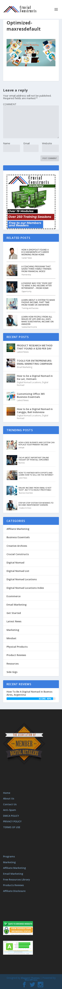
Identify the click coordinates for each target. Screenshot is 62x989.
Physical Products (17, 646)
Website (47, 143)
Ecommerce (13, 596)
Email (26, 143)
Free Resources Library (16, 879)
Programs (9, 856)
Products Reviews (13, 885)
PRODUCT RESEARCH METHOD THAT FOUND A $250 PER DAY (35, 347)
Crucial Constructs (18, 554)
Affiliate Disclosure (14, 891)
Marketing (13, 630)
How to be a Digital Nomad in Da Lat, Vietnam (35, 377)
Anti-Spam (9, 810)
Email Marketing (24, 367)
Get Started (14, 613)
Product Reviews (16, 655)
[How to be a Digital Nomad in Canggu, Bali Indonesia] (11, 411)
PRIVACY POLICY (12, 821)
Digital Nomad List (18, 571)
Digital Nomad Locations (29, 382)
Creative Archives (17, 545)
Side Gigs (12, 672)
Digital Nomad (15, 562)
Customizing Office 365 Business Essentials (31, 395)
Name (6, 143)
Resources (13, 663)
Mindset (11, 638)
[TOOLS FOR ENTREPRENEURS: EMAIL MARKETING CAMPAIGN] (11, 363)
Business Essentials (18, 537)
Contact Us (10, 804)
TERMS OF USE (11, 827)
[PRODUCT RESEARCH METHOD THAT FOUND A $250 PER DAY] (11, 347)
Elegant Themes (30, 977)
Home (6, 792)
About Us (8, 798)
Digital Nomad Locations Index (25, 587)
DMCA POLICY (11, 815)
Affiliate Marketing (18, 528)
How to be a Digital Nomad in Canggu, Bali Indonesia (35, 410)
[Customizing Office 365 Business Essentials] (11, 396)
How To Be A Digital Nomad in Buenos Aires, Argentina (29, 693)
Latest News (23, 351)
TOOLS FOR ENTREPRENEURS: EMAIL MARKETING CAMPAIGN (34, 362)
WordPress (31, 979)
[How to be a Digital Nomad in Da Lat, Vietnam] (11, 378)
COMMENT (9, 104)
